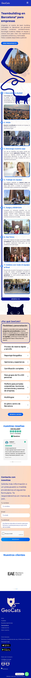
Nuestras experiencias (7, 623)
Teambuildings (5, 625)
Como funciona (5, 637)
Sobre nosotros (5, 630)
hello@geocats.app (6, 659)
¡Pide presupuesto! (9, 43)
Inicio (2, 618)
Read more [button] (8, 457)
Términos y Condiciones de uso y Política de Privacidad (15, 639)
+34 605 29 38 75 (5, 661)
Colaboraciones (5, 627)
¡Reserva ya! (15, 299)
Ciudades (3, 620)
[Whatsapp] (27, 674)
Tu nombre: (5, 503)
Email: (3, 512)
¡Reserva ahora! (15, 414)
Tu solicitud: (5, 520)
